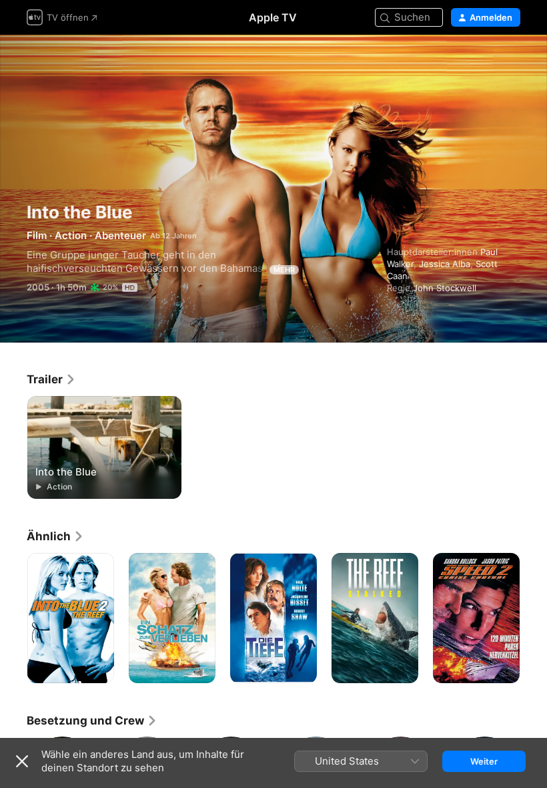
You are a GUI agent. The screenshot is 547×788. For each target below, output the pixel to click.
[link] (51, 379)
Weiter (484, 761)
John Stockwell (444, 287)
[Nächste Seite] (533, 618)
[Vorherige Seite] (13, 618)
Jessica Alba (444, 263)
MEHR (284, 269)
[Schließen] (22, 761)
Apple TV (273, 17)
